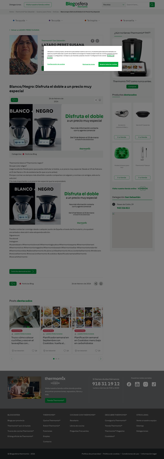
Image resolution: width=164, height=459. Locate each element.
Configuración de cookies (56, 64)
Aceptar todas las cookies (108, 64)
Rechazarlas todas (89, 64)
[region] (83, 58)
